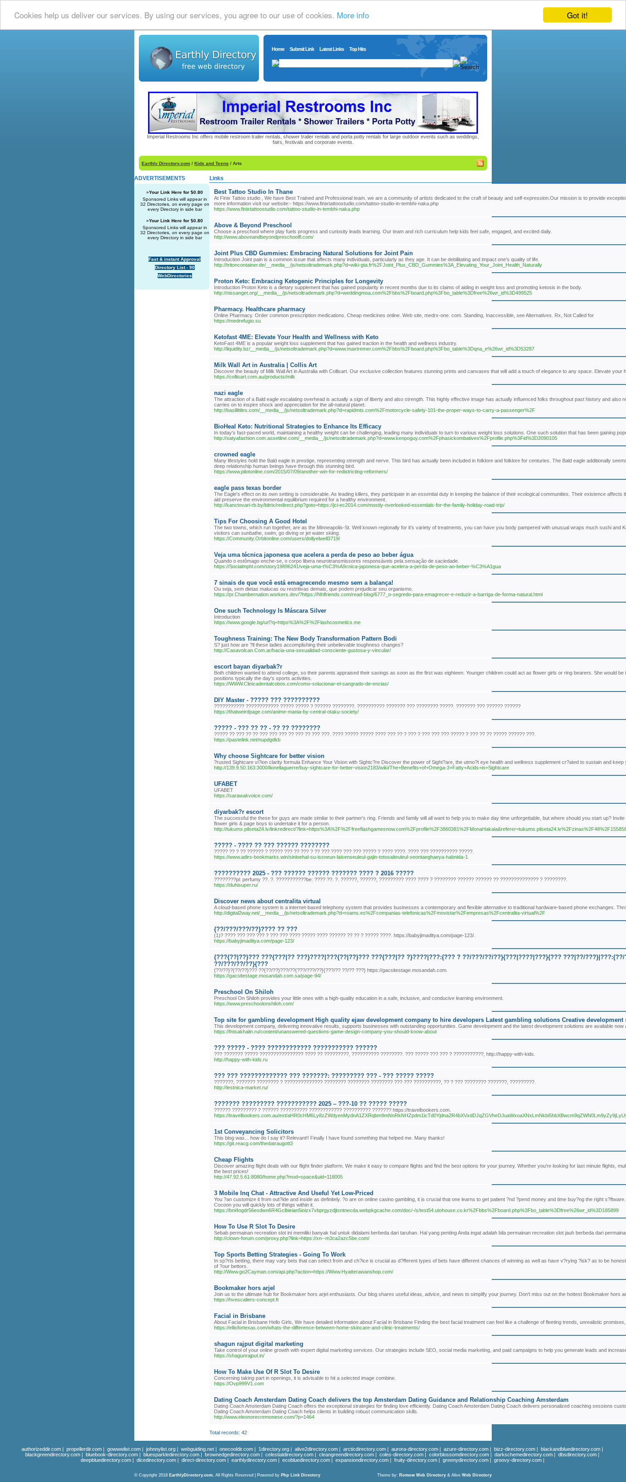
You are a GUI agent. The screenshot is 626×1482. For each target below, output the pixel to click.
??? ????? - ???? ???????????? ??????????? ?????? (295, 1047)
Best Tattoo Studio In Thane (253, 191)
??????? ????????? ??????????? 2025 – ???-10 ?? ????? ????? (310, 1103)
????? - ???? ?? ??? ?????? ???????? (271, 845)
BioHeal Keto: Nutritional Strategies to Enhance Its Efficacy (297, 426)
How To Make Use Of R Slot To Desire (267, 1371)
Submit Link (302, 49)
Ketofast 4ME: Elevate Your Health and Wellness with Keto (296, 337)
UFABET (225, 783)
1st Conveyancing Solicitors (254, 1131)
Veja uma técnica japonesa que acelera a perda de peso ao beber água (313, 554)
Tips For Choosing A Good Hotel (260, 521)
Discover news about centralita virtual (267, 901)
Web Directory (477, 1475)
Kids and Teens (211, 163)
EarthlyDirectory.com (191, 1475)
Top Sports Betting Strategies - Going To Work (280, 1254)
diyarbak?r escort (239, 811)
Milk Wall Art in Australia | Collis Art (265, 365)
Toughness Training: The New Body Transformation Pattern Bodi (305, 638)
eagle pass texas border (247, 487)
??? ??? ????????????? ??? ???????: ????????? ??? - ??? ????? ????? (324, 1075)
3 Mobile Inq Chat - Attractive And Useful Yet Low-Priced (293, 1193)
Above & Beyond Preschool (253, 225)
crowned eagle (234, 454)
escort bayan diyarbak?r (248, 666)
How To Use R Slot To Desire (254, 1226)
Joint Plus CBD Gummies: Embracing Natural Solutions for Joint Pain (313, 253)
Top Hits (357, 49)
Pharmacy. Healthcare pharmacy (259, 309)
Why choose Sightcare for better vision (269, 755)
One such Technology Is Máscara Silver (270, 610)
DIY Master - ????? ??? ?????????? (267, 700)
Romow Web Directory (422, 1475)
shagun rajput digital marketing (258, 1343)
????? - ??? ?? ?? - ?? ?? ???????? (267, 728)
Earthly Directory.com (166, 163)
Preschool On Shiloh (244, 991)
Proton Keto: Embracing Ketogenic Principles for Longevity (298, 281)
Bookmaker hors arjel (244, 1287)
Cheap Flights (233, 1159)
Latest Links (331, 49)
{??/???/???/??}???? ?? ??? (255, 929)
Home (278, 49)
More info (353, 15)
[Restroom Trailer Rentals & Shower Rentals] (313, 132)
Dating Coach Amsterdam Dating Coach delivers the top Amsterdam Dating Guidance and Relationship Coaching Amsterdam (391, 1399)
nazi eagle (228, 393)
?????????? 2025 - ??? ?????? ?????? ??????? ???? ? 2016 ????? (314, 873)
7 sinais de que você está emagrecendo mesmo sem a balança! (303, 582)
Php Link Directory (300, 1475)
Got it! (577, 15)
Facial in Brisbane (239, 1315)
